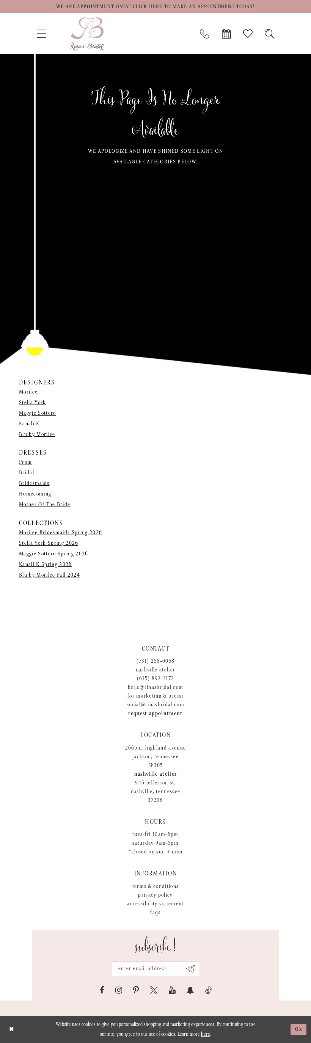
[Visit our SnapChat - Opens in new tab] (190, 990)
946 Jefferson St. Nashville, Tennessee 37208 (156, 791)
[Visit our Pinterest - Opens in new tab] (136, 990)
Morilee (28, 391)
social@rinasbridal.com (155, 704)
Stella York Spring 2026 (49, 543)
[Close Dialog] (12, 1029)
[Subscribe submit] (190, 968)
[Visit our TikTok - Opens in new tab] (208, 990)
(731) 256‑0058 (156, 661)
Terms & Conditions (155, 886)
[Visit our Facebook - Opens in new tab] (102, 990)
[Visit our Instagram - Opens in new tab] (118, 990)
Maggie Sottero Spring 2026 (53, 553)
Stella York (32, 402)
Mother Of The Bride (44, 504)
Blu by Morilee (37, 434)
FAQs (155, 912)
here (205, 1034)
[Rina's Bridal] (87, 33)
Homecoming (35, 493)
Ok (299, 1029)
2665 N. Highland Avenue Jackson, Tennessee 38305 (155, 756)
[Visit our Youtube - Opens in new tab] (172, 990)
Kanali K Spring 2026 (45, 564)
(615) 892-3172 (155, 678)
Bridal (26, 472)
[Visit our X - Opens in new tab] (154, 990)
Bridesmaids (34, 483)
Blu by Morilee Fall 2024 (49, 575)
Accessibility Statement (155, 903)
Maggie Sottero (37, 413)
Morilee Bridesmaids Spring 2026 (60, 532)
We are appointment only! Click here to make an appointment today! (155, 6)
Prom (25, 462)
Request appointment (155, 713)
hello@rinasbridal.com (156, 687)
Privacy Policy (155, 895)
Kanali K (29, 423)
